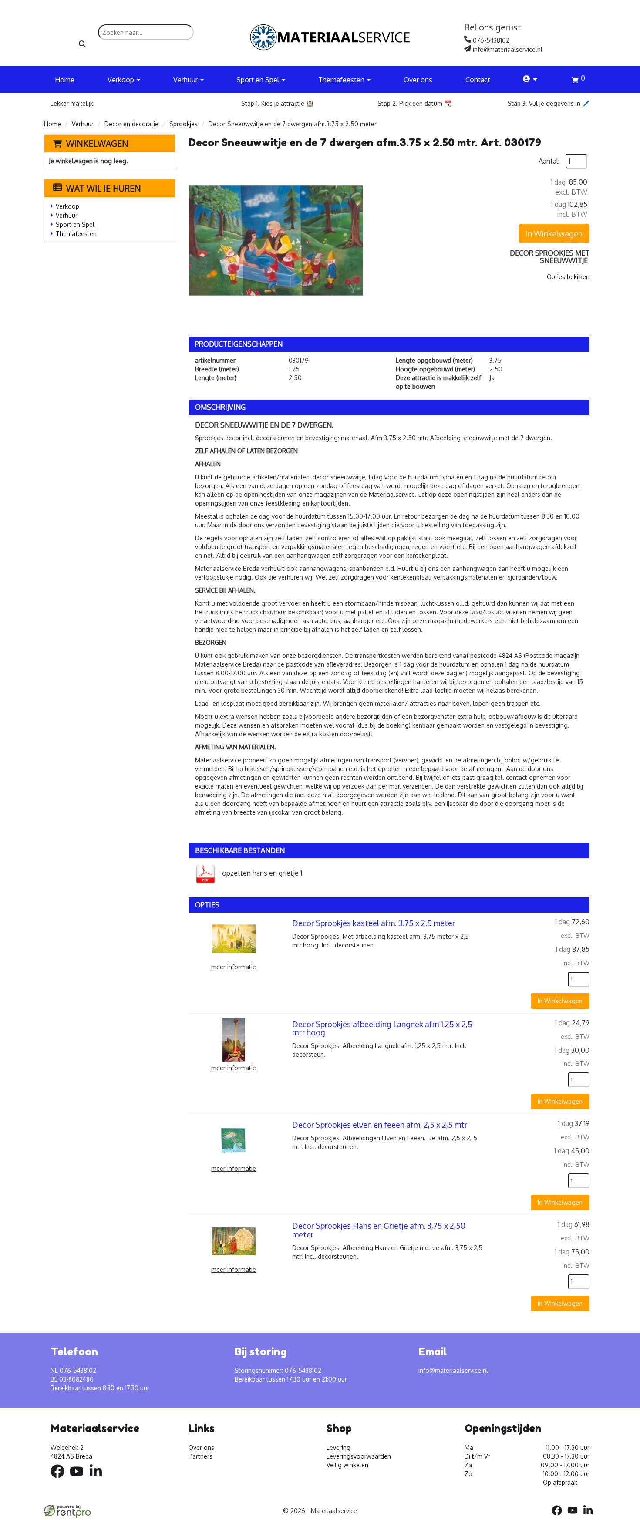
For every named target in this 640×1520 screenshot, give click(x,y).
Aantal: (549, 161)
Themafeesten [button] (342, 79)
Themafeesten (76, 233)
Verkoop (67, 206)
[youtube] (79, 1479)
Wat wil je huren (103, 188)
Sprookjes (183, 124)
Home (64, 79)
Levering (338, 1447)
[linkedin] (98, 1479)
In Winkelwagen (554, 233)
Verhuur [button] (186, 79)
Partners (200, 1456)
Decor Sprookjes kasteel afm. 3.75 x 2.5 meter (373, 923)
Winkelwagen (97, 143)
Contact (477, 79)
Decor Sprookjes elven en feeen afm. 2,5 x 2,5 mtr (379, 1124)
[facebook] (60, 1479)
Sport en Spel (75, 224)
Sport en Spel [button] (258, 79)
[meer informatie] (234, 938)
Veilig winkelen (347, 1465)
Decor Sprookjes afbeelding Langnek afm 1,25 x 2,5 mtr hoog (382, 1028)
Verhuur (83, 124)
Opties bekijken (568, 276)
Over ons (418, 79)
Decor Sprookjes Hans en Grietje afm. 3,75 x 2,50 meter (378, 1230)
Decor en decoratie (131, 124)
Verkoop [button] (122, 79)
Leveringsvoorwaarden (359, 1456)
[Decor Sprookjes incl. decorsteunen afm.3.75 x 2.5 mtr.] (276, 241)
